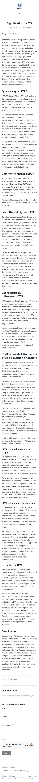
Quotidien (15, 679)
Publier (6, 753)
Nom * (4, 708)
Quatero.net (6, 770)
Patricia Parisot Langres (21, 770)
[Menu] (19, 13)
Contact (23, 777)
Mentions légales (32, 777)
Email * (4, 717)
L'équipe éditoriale (12, 777)
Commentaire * (7, 725)
